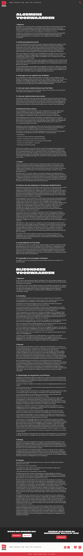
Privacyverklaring (51, 554)
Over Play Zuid (37, 2)
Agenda (11, 2)
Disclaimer (30, 554)
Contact (27, 2)
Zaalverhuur (17, 2)
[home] (4, 4)
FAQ (31, 2)
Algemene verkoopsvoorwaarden (40, 554)
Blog (23, 2)
